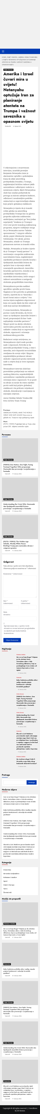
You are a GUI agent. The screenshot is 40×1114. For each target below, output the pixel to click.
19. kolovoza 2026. (17, 474)
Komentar (12, 574)
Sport (5, 881)
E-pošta (25, 602)
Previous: (18, 414)
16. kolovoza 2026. (17, 550)
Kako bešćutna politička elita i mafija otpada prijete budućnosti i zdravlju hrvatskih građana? (19, 812)
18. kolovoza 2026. (17, 511)
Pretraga (6, 775)
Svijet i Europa (8, 70)
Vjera (5, 889)
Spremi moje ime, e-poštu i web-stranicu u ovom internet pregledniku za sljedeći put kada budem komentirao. (19, 629)
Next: (19, 424)
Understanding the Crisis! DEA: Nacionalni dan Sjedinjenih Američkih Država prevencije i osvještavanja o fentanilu (19, 506)
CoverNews (33, 1108)
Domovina (19, 677)
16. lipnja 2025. (17, 126)
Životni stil (7, 892)
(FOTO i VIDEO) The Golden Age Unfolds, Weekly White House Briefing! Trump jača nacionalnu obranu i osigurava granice (18, 544)
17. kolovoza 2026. (17, 1099)
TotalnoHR (8, 126)
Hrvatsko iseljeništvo (11, 873)
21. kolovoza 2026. (17, 937)
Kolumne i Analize (21, 654)
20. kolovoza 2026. (17, 976)
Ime (8, 602)
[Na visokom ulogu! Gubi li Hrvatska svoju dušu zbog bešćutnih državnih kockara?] (8, 761)
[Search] (37, 51)
